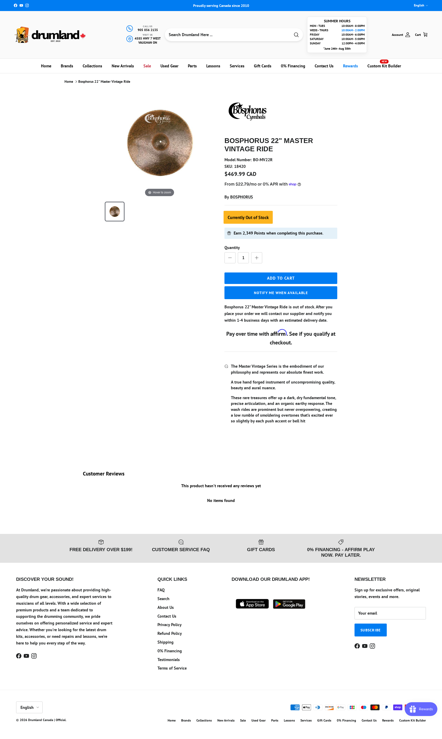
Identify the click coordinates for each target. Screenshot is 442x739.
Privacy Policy (169, 624)
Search (163, 598)
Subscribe (371, 630)
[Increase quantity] (256, 257)
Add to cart (281, 278)
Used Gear (169, 66)
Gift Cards (262, 66)
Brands (67, 66)
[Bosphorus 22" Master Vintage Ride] (114, 211)
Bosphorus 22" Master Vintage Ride (104, 81)
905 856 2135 (148, 30)
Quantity (232, 247)
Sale (147, 66)
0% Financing (293, 66)
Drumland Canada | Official (47, 720)
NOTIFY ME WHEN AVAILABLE (281, 292)
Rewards (350, 66)
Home (46, 66)
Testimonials (168, 659)
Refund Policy (169, 633)
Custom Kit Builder (384, 64)
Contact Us (324, 66)
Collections (92, 66)
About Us (165, 607)
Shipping (165, 642)
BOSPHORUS (241, 197)
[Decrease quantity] (230, 257)
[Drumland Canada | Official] (50, 35)
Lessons (213, 66)
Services (237, 66)
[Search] (296, 35)
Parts (192, 66)
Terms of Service (172, 668)
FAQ (161, 590)
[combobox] (227, 35)
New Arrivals (123, 66)
